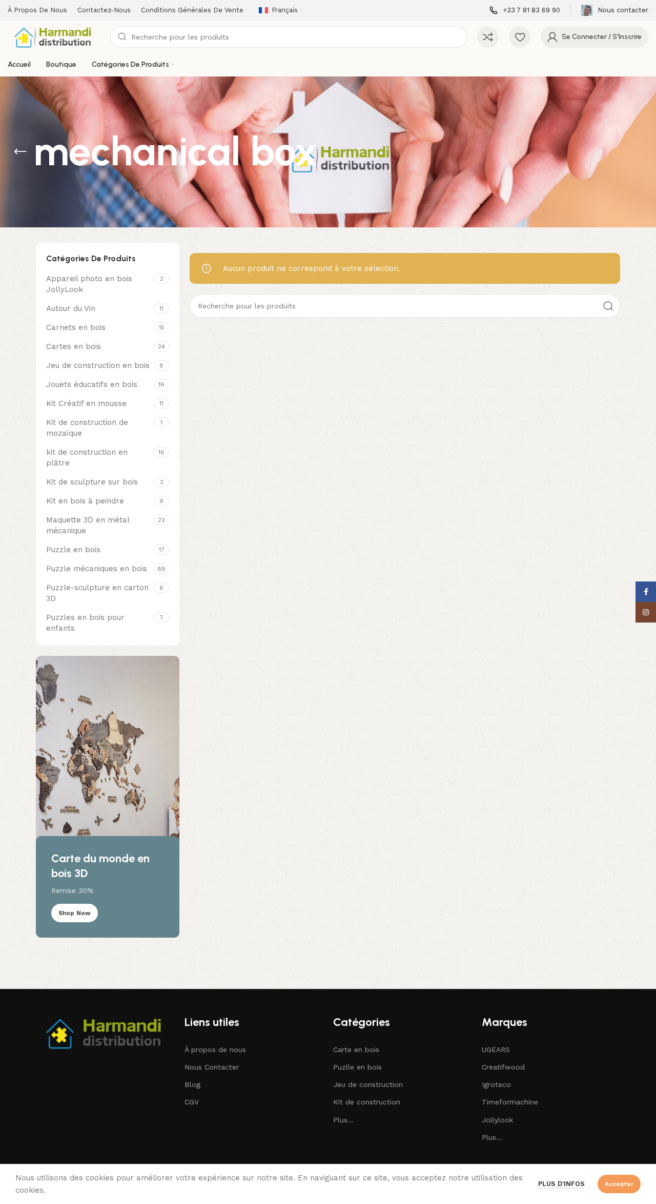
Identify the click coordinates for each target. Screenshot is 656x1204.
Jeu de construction (368, 1084)
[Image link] (105, 1032)
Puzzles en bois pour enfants (85, 623)
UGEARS (496, 1049)
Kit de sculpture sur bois (92, 482)
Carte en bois (356, 1049)
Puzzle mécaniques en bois (96, 568)
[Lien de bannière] (107, 797)
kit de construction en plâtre (87, 458)
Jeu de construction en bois (98, 365)
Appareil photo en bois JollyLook (89, 284)
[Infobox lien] (524, 10)
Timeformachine (510, 1102)
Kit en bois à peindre (85, 501)
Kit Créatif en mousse (86, 403)
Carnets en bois (76, 327)
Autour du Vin (70, 308)
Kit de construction (366, 1102)
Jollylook (497, 1120)
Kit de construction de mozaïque (87, 428)
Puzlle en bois (357, 1067)
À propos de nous (215, 1049)
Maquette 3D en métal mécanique (87, 525)
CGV (191, 1102)
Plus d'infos (561, 1184)
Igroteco (496, 1084)
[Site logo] (54, 36)
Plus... (343, 1120)
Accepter (619, 1184)
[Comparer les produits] (488, 37)
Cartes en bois (73, 346)
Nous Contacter (211, 1067)
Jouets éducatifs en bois (91, 384)
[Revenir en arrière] (20, 152)
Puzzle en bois (73, 549)
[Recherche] (608, 306)
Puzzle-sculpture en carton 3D (97, 593)
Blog (192, 1084)
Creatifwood (503, 1067)
